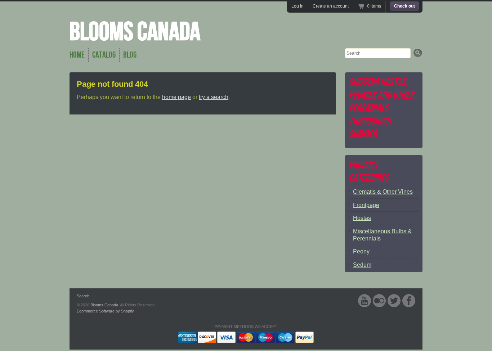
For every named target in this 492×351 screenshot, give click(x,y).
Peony (361, 251)
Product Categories (368, 172)
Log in (297, 6)
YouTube (364, 300)
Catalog (104, 55)
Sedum (362, 265)
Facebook (408, 300)
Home (77, 55)
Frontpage (366, 205)
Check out (404, 6)
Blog (130, 55)
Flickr (379, 300)
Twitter (394, 300)
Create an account (331, 6)
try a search (213, 97)
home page (176, 97)
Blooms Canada (135, 32)
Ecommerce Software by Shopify (105, 311)
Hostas (362, 218)
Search (83, 296)
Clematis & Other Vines (383, 192)
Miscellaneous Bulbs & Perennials (382, 235)
